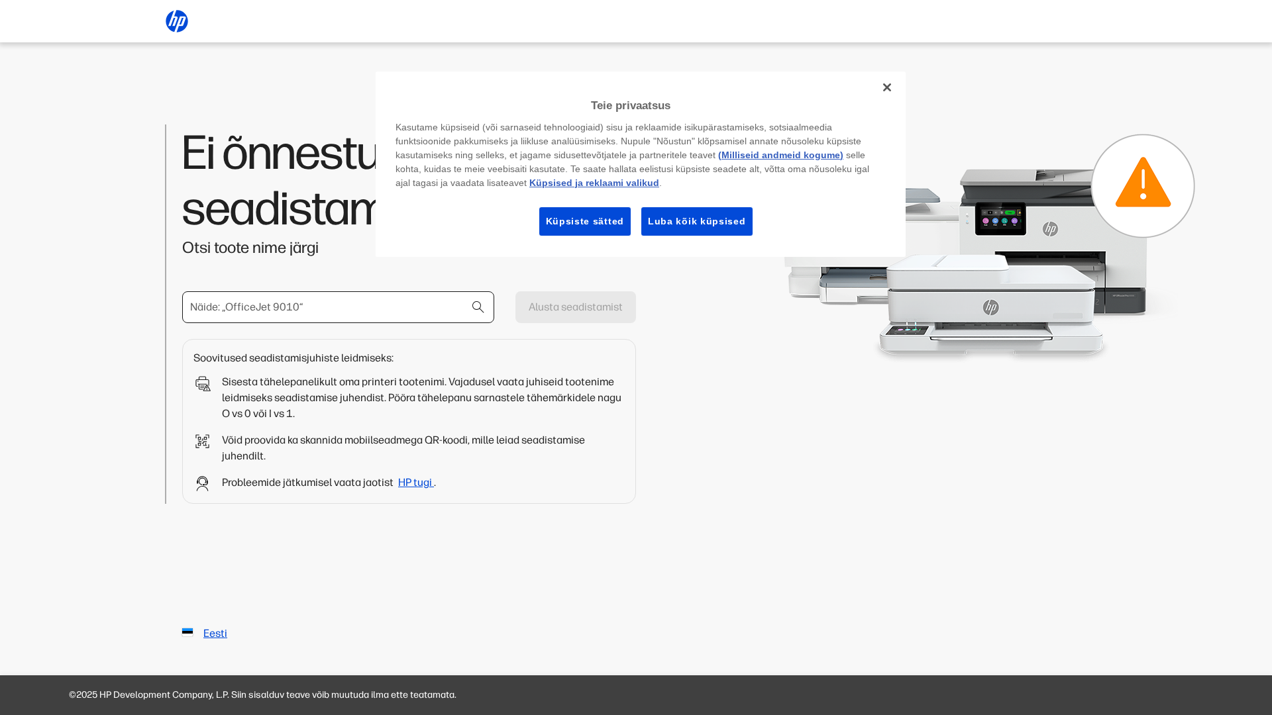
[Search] (478, 307)
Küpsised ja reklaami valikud (594, 182)
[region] (641, 164)
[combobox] (338, 307)
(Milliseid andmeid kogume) (780, 155)
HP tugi (416, 482)
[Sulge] (887, 87)
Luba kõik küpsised (697, 221)
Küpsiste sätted (585, 221)
